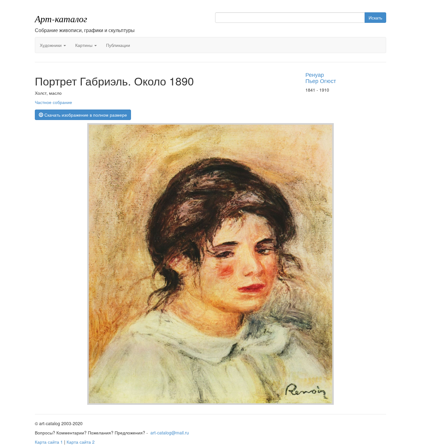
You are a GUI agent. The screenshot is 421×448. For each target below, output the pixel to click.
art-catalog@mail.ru (169, 432)
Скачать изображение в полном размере (85, 115)
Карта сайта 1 (49, 442)
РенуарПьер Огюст (320, 77)
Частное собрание (53, 102)
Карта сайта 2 (81, 442)
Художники (51, 45)
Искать (375, 18)
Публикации (118, 45)
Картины (84, 45)
